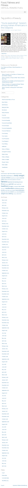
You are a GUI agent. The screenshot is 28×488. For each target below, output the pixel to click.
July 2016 (4, 426)
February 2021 (5, 288)
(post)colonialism (4, 173)
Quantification (5, 167)
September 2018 (5, 359)
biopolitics (3, 175)
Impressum (15, 485)
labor (19, 186)
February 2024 (5, 223)
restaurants (3, 191)
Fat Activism (4, 110)
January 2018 (5, 380)
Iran (19, 56)
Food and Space (5, 125)
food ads (7, 184)
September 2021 (5, 273)
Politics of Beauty (20, 55)
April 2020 (4, 312)
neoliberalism (9, 188)
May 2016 (4, 432)
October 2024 (5, 213)
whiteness (14, 193)
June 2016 (4, 429)
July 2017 (4, 395)
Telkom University (5, 74)
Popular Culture (5, 162)
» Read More (3, 53)
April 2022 (4, 254)
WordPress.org (5, 480)
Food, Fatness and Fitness (10, 4)
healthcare (4, 146)
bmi (13, 175)
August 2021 (4, 275)
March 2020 (4, 314)
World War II (19, 193)
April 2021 (4, 283)
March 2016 (4, 437)
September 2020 (5, 299)
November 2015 (5, 447)
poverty (3, 190)
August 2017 (4, 393)
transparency (22, 191)
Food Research (5, 141)
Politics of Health (5, 159)
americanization (19, 173)
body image (11, 56)
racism (13, 190)
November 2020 (5, 294)
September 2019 (5, 327)
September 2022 (5, 247)
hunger (11, 186)
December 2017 (5, 382)
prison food (7, 190)
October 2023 (5, 228)
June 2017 (4, 398)
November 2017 (5, 385)
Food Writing (4, 143)
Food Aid (4, 115)
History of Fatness (5, 149)
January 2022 (5, 262)
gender (11, 184)
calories (3, 178)
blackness (9, 175)
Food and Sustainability (7, 128)
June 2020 (4, 307)
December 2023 (5, 226)
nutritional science (19, 188)
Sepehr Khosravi (17, 30)
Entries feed (4, 475)
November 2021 (5, 267)
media (22, 186)
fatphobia (10, 182)
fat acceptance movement (15, 179)
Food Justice (4, 136)
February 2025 (5, 207)
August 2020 (4, 301)
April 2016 (4, 434)
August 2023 (4, 231)
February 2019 (5, 346)
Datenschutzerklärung (22, 485)
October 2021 (5, 270)
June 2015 (4, 460)
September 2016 (5, 421)
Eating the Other (5, 107)
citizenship (13, 177)
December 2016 (5, 413)
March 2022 (4, 257)
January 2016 (5, 442)
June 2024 (4, 218)
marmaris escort (5, 80)
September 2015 (5, 453)
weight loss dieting (7, 193)
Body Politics (7, 55)
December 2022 (5, 239)
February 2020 (5, 317)
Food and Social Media (7, 123)
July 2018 (4, 364)
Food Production (5, 138)
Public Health (4, 164)
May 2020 (4, 309)
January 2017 (4, 411)
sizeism (18, 58)
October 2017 (5, 387)
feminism (21, 182)
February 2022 (5, 260)
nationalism (3, 188)
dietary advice (7, 179)
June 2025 (4, 202)
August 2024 (4, 215)
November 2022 (5, 241)
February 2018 (5, 377)
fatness (4, 182)
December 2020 (5, 291)
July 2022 (4, 249)
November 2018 (5, 353)
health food (19, 184)
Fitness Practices (5, 112)
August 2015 (4, 455)
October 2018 (5, 356)
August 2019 (4, 330)
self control (8, 191)
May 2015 (4, 463)
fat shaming (16, 182)
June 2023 (4, 234)
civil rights (17, 177)
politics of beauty (12, 58)
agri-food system (11, 173)
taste (18, 191)
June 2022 (4, 252)
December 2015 (5, 445)
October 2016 (5, 419)
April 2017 (4, 403)
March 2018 (4, 374)
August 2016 (4, 424)
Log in (3, 472)
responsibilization (19, 190)
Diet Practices (13, 55)
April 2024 (4, 221)
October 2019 (5, 325)
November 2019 (5, 322)
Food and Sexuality (6, 120)
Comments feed (5, 478)
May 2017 (4, 400)
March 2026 (4, 200)
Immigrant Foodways (6, 151)
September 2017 (5, 390)
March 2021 (4, 286)
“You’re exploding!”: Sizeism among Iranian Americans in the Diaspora (14, 25)
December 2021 (5, 265)
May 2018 (4, 369)
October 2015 (5, 450)
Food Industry (5, 133)
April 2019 (4, 340)
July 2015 (4, 458)
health (15, 184)
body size (16, 56)
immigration (15, 186)
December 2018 (5, 351)
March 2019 (4, 343)
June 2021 (4, 278)
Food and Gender (6, 117)
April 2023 (4, 236)
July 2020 (4, 304)
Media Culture (5, 154)
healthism (5, 186)
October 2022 (5, 244)
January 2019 (4, 348)
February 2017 (5, 408)
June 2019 (4, 335)
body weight (19, 175)
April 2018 (4, 372)
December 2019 (5, 320)
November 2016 (5, 416)
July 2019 (4, 333)
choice (8, 178)
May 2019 (4, 338)
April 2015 (4, 466)
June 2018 (4, 366)
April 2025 (4, 205)
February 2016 (5, 439)
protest (11, 190)
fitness (3, 184)
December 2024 (5, 210)
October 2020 (5, 296)
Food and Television (6, 130)
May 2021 (4, 280)
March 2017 (4, 406)
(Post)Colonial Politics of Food (8, 99)
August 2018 (4, 361)
